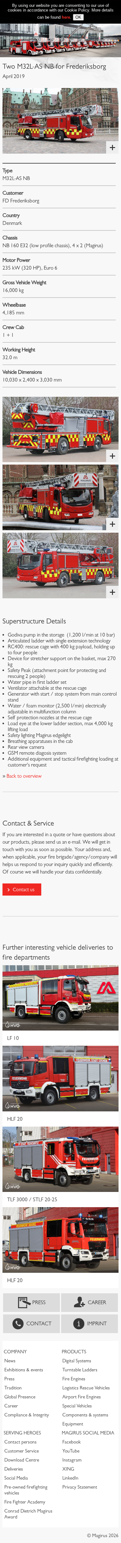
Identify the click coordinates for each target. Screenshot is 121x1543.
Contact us (23, 889)
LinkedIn (70, 1478)
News (10, 1361)
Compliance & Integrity (26, 1415)
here (66, 17)
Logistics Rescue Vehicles (86, 1388)
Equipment (72, 1424)
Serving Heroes (22, 1433)
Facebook (71, 1442)
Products (74, 1352)
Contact (39, 1324)
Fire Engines (73, 1379)
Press (39, 1302)
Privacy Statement (79, 1487)
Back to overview (23, 776)
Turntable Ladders (79, 1370)
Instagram (72, 1460)
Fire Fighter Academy (24, 1502)
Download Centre (21, 1460)
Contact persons (20, 1442)
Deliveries (13, 1469)
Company (15, 1352)
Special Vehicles (77, 1406)
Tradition (13, 1388)
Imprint (97, 1324)
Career (97, 1302)
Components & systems (85, 1415)
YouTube (70, 1451)
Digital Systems (76, 1361)
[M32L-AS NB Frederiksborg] (60, 121)
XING (68, 1469)
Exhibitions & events (23, 1370)
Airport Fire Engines (81, 1397)
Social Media (16, 1478)
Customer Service (21, 1451)
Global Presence (19, 1397)
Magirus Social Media (88, 1433)
